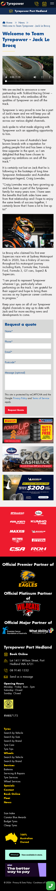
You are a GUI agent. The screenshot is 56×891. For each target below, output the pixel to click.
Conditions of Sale (41, 882)
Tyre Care (9, 745)
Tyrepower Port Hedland (30, 11)
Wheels (9, 753)
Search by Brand (13, 741)
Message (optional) (15, 372)
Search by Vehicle (13, 733)
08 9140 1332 (19, 670)
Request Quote (16, 410)
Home (8, 22)
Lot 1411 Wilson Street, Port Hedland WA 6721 (27, 662)
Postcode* (10, 362)
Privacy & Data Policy (22, 882)
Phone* (9, 341)
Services (9, 765)
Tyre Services (11, 777)
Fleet (7, 798)
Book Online (12, 794)
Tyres (7, 729)
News (7, 802)
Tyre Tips (8, 749)
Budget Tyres (10, 821)
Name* (9, 331)
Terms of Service (41, 398)
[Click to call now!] (36, 4)
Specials (9, 785)
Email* (8, 352)
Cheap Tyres (10, 825)
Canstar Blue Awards (15, 817)
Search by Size (12, 737)
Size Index (9, 813)
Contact (9, 789)
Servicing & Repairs (14, 773)
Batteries (8, 769)
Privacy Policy (20, 398)
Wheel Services (12, 781)
